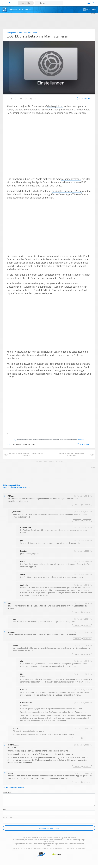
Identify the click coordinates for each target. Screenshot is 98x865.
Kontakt (94, 3)
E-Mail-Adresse (8, 817)
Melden (77, 505)
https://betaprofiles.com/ (18, 501)
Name (5, 809)
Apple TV (39, 462)
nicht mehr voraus (71, 179)
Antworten (87, 505)
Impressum (58, 848)
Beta (45, 462)
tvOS (61, 462)
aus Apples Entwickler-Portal (67, 191)
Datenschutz (71, 848)
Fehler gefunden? (85, 444)
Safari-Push (81, 848)
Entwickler (53, 462)
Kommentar (7, 792)
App (89, 3)
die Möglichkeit (55, 106)
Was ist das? (81, 439)
